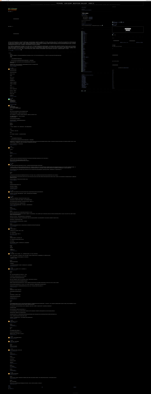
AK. (10, 146)
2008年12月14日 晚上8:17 (13, 322)
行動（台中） (84, 34)
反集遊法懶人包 (83, 85)
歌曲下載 (137, 42)
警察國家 (12, 50)
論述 (10, 50)
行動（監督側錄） (84, 42)
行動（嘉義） (84, 40)
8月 (112, 79)
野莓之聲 (121, 42)
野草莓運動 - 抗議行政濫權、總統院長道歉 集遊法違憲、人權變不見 (75, 3)
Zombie (11, 372)
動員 (83, 47)
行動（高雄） (84, 38)
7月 (112, 80)
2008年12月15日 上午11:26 (13, 354)
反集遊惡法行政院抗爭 (126, 67)
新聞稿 (83, 52)
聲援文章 (83, 67)
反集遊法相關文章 (84, 33)
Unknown (11, 163)
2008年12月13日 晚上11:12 (13, 194)
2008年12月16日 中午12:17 (13, 378)
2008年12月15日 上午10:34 (13, 338)
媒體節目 (83, 51)
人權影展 (83, 31)
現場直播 (83, 49)
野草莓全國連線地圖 (84, 82)
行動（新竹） (84, 39)
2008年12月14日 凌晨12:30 (13, 222)
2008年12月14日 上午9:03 (13, 243)
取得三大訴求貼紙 (114, 25)
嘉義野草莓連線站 (84, 77)
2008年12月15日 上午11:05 (13, 347)
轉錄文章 (83, 68)
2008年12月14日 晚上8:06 (13, 318)
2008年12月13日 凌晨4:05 (13, 66)
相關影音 (83, 44)
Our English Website (84, 7)
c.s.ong (10, 267)
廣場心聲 (83, 56)
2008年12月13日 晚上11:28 (13, 205)
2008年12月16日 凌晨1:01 (13, 367)
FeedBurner (129, 31)
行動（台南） (84, 36)
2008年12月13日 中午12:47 (13, 121)
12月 (112, 87)
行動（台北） (84, 35)
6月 (112, 81)
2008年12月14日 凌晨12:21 (13, 209)
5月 (112, 82)
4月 (112, 83)
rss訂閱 (113, 33)
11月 (112, 88)
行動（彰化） (84, 41)
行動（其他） (84, 37)
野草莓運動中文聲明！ (84, 14)
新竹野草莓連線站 (84, 80)
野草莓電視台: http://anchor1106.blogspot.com (87, 24)
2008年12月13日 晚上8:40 (13, 170)
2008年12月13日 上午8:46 (13, 102)
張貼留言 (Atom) (12, 388)
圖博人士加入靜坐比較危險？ (12, 8)
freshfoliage (124, 42)
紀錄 (83, 45)
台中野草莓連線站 (84, 78)
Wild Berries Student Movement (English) (86, 71)
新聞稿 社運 (83, 53)
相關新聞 (83, 43)
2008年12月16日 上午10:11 (13, 374)
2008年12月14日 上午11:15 (13, 258)
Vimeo (127, 42)
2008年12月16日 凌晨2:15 (13, 370)
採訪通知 (83, 48)
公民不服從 (83, 32)
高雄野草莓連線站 (84, 81)
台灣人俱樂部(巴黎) (84, 87)
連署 (83, 50)
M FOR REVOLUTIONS (12, 104)
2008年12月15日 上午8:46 (13, 334)
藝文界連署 (83, 69)
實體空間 (83, 54)
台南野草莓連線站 (84, 79)
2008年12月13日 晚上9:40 (13, 180)
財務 (83, 46)
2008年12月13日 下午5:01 (13, 153)
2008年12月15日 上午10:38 (13, 342)
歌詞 (142, 42)
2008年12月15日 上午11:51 (13, 363)
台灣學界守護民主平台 (84, 86)
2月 (112, 85)
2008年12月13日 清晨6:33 (13, 96)
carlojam (11, 98)
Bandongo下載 (140, 42)
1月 (112, 86)
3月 (112, 84)
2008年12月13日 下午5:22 (13, 161)
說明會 (83, 55)
